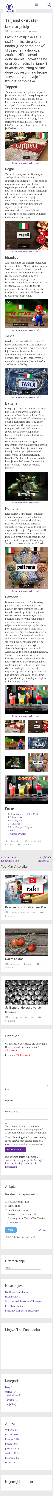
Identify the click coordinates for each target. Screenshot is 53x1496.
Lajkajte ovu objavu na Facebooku (26, 163)
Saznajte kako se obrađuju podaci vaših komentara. (24, 1163)
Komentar (17, 1055)
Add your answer (13, 1222)
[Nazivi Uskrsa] (26, 955)
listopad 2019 (12, 1458)
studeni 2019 (12, 1453)
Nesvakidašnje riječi (18, 1201)
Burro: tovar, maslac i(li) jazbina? (22, 1310)
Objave (12, 841)
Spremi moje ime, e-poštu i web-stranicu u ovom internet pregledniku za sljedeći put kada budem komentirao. (26, 1129)
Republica (15, 824)
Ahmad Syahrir (18, 833)
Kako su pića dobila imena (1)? (25, 907)
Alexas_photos (17, 820)
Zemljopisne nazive (18, 1210)
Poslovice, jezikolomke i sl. (21, 1214)
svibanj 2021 (11, 1429)
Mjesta (10, 1399)
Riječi (18, 841)
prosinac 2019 (12, 1448)
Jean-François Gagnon (21, 827)
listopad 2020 (12, 1439)
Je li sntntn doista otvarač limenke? (23, 1301)
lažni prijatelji (34, 841)
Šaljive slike (13, 1205)
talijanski (9, 844)
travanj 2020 (11, 1444)
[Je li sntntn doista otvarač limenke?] (26, 1003)
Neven (35, 31)
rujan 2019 (10, 1462)
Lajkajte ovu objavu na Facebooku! (26, 252)
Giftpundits (16, 817)
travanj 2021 (11, 1434)
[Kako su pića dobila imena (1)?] (26, 903)
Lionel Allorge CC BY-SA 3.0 (24, 814)
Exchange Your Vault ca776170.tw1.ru (26, 1218)
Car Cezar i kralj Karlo (16, 1292)
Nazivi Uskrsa (14, 959)
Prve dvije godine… (15, 1306)
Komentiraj (26, 844)
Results (42, 1230)
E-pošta (9, 1100)
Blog (7, 1387)
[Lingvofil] (9, 8)
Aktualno (12, 1395)
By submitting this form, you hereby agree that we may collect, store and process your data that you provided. (25, 1140)
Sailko (13, 830)
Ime (7, 1089)
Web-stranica (12, 1111)
